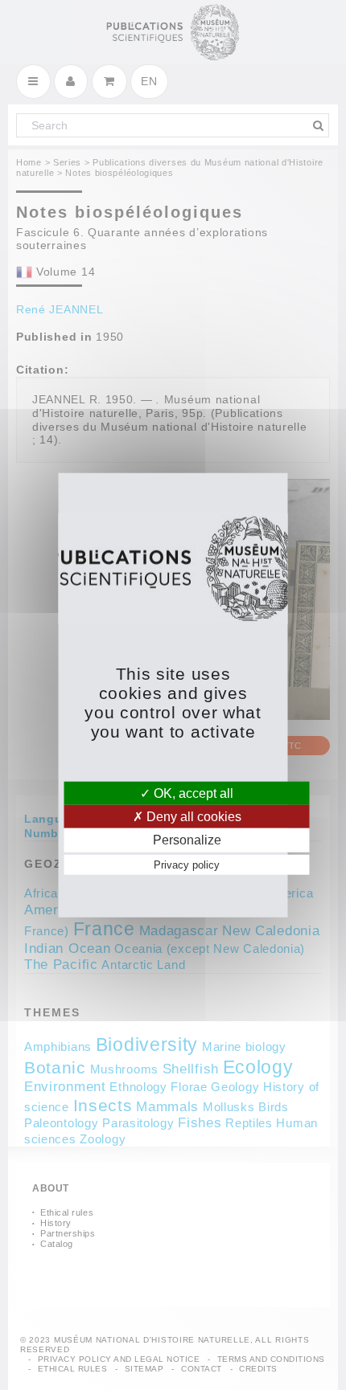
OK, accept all (191, 793)
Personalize (187, 840)
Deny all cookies (192, 817)
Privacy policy (187, 864)
